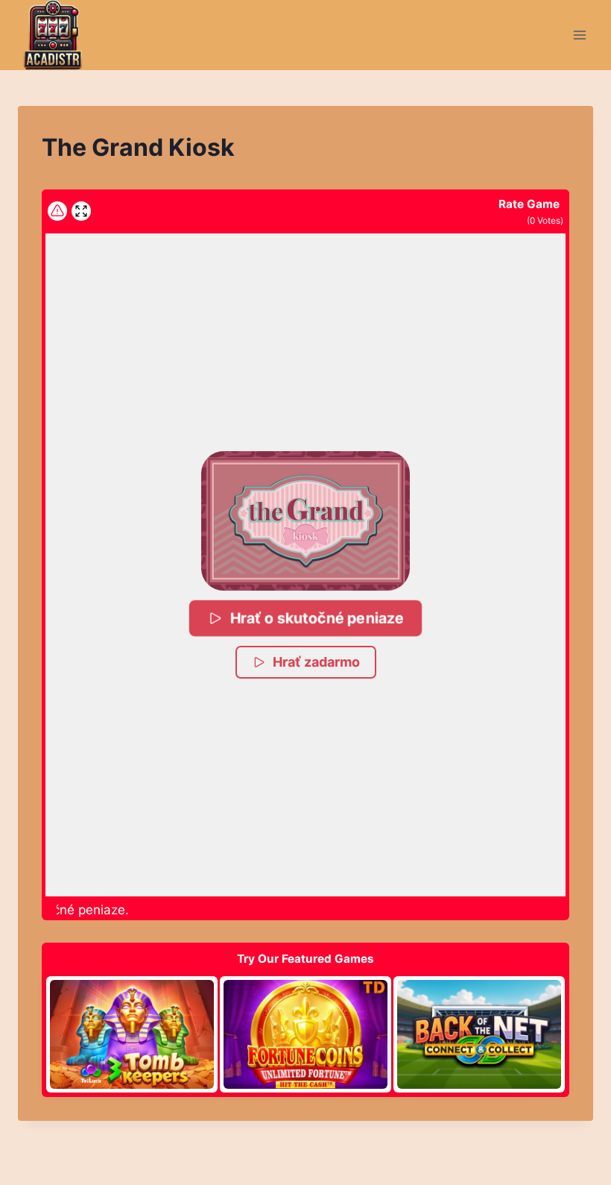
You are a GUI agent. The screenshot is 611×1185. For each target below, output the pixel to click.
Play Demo (132, 1033)
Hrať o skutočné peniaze (316, 617)
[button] (305, 520)
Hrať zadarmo (316, 662)
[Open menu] (579, 34)
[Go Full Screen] (81, 211)
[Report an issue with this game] (57, 211)
